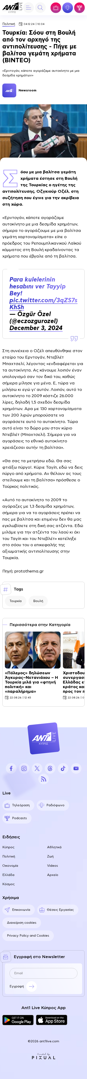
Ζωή (50, 856)
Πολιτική (8, 24)
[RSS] (43, 779)
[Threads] (50, 768)
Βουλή (38, 601)
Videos (52, 865)
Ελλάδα (8, 875)
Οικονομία (10, 865)
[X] (37, 768)
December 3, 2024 (36, 328)
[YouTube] (76, 768)
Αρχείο (52, 875)
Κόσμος (8, 884)
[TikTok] (63, 768)
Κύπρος (8, 847)
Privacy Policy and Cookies (28, 935)
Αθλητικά (54, 847)
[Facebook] (11, 768)
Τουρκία (16, 601)
